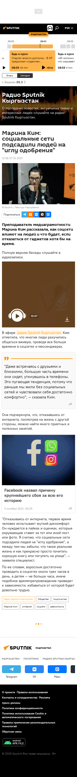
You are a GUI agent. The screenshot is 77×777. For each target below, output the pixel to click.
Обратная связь (12, 731)
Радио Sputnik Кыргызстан (18, 599)
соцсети (41, 606)
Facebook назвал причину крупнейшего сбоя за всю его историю (33, 495)
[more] (70, 404)
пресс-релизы (11, 703)
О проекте (8, 692)
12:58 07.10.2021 (12, 158)
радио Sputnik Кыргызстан (39, 332)
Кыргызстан (60, 599)
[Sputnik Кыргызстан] (12, 29)
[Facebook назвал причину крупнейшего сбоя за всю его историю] (38, 460)
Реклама (44, 697)
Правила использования (32, 692)
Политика (31, 658)
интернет (27, 606)
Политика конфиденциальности (22, 708)
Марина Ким (10, 606)
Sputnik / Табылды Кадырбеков (22, 207)
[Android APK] (14, 742)
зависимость (57, 606)
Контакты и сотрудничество (20, 697)
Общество (43, 599)
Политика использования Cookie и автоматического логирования (24, 715)
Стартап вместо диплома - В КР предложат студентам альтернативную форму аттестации (32, 63)
